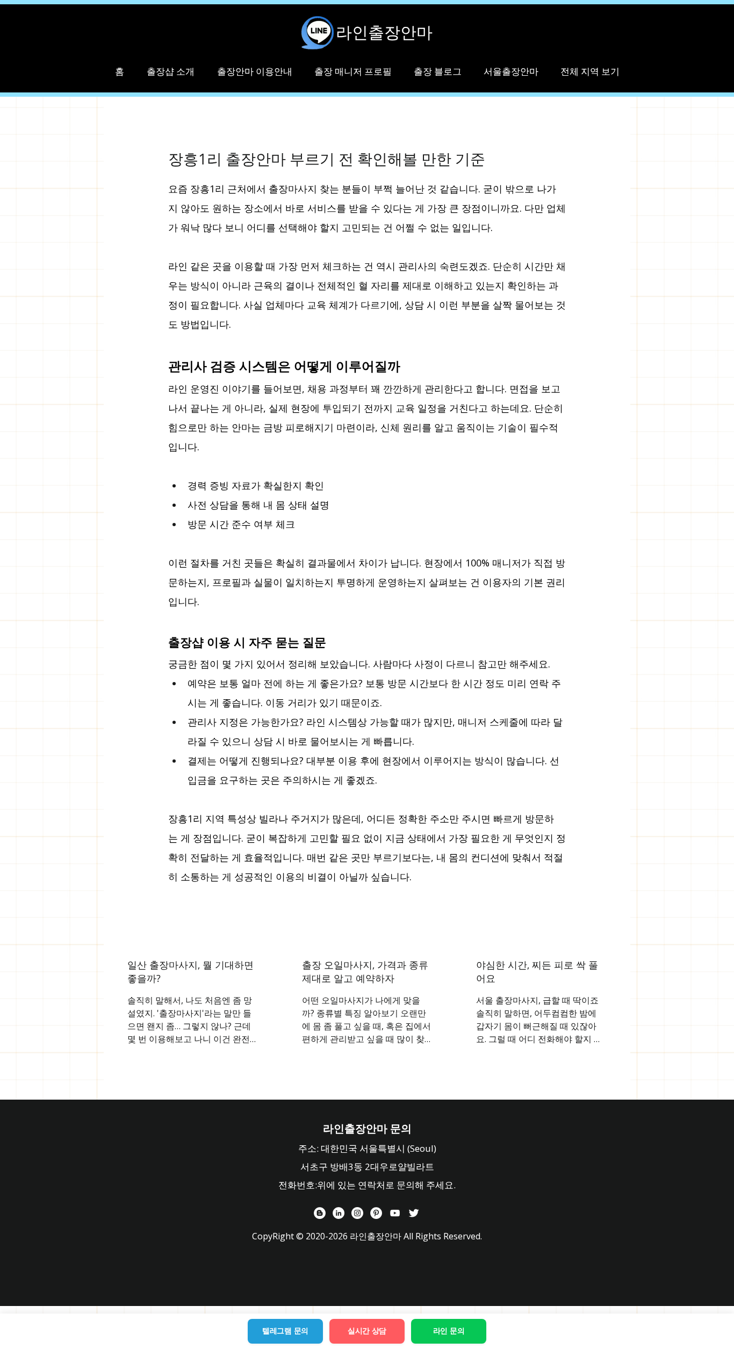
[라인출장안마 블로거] (320, 1213)
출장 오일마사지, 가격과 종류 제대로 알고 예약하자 (365, 971)
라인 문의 (449, 1330)
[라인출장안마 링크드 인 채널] (338, 1213)
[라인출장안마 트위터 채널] (414, 1213)
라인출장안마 (384, 32)
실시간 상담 (367, 1330)
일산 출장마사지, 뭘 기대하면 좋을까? (190, 971)
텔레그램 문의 (285, 1330)
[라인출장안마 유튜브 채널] (395, 1213)
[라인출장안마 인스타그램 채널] (357, 1213)
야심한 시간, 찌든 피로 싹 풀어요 (537, 971)
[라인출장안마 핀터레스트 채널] (376, 1213)
